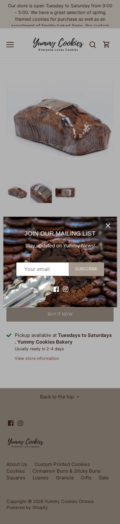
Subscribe (86, 268)
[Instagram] (65, 289)
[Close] (108, 226)
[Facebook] (56, 289)
